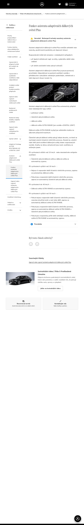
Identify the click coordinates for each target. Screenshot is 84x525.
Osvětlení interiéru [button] (13, 197)
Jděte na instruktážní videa (50, 288)
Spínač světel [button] (13, 139)
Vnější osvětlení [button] (12, 57)
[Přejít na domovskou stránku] (42, 4)
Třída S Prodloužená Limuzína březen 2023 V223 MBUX (31, 14)
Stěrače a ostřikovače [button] (11, 204)
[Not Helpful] (37, 244)
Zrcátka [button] (9, 210)
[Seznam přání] (59, 4)
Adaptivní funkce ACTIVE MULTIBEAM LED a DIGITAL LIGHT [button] (14, 147)
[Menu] (8, 4)
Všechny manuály (11, 14)
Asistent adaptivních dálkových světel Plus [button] (14, 159)
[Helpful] (31, 244)
